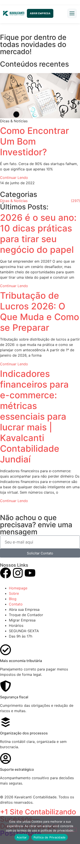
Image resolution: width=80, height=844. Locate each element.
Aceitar (22, 837)
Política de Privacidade (50, 837)
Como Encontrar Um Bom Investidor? (34, 141)
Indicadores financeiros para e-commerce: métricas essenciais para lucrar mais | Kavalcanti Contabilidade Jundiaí (34, 416)
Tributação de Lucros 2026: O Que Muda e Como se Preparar (39, 311)
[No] (73, 830)
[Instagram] (17, 573)
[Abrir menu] (72, 13)
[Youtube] (30, 573)
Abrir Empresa (40, 13)
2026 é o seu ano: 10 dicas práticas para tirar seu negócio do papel (38, 233)
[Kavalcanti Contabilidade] (13, 13)
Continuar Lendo (14, 177)
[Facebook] (5, 573)
